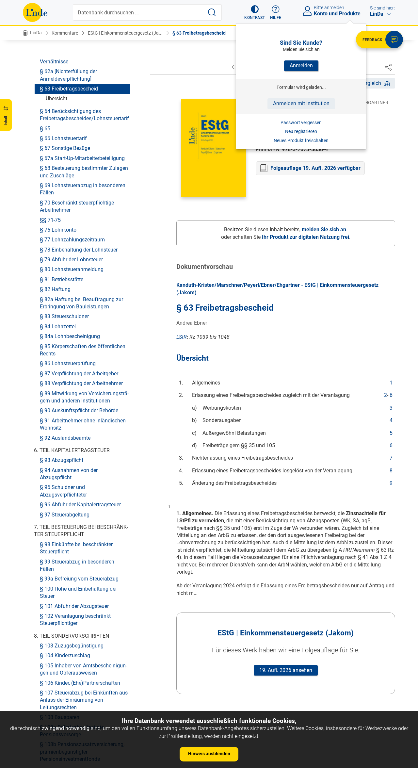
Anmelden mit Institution (301, 103)
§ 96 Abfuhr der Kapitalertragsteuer (80, 504)
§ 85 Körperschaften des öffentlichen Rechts (82, 349)
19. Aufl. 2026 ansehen (285, 670)
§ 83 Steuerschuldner (64, 316)
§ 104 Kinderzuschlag (65, 655)
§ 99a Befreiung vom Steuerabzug (79, 579)
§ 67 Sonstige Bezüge (65, 148)
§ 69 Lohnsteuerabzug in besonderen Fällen (82, 188)
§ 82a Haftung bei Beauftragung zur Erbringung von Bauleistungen (81, 302)
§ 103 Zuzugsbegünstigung (72, 646)
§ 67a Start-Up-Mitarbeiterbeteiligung (82, 158)
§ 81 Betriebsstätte (61, 279)
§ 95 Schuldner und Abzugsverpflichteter (63, 491)
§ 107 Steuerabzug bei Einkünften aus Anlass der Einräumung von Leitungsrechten (84, 700)
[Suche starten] (211, 12)
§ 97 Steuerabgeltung (64, 514)
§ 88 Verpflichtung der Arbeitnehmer (81, 383)
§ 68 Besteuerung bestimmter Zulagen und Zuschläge (84, 171)
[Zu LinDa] (35, 12)
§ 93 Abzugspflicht (61, 460)
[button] (254, 12)
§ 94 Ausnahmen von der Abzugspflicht (69, 473)
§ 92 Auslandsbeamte (65, 437)
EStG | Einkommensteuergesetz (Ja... (125, 33)
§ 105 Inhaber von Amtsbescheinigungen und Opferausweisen (83, 669)
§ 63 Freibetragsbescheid (199, 33)
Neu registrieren (301, 131)
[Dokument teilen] (388, 67)
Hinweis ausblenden (209, 753)
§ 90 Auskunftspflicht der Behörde (79, 410)
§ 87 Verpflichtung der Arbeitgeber (79, 373)
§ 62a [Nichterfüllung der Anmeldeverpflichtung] (68, 75)
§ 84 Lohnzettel (58, 326)
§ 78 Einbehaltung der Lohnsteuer (79, 249)
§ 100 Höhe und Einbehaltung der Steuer (78, 592)
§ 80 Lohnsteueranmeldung (72, 269)
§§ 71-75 (50, 220)
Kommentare (65, 33)
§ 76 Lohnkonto (58, 229)
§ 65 (45, 128)
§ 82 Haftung (55, 289)
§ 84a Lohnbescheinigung (70, 336)
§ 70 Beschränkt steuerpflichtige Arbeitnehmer (77, 206)
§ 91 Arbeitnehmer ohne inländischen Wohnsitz (83, 424)
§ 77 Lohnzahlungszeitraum (72, 240)
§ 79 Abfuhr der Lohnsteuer (71, 259)
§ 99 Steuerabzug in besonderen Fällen (77, 565)
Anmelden (301, 65)
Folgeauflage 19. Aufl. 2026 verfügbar (315, 168)
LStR (181, 337)
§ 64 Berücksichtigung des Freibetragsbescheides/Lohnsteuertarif (84, 114)
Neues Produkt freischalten (301, 140)
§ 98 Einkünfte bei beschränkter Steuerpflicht (76, 547)
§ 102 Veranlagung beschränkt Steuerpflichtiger (75, 619)
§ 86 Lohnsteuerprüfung (68, 363)
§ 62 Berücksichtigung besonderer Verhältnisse (79, 57)
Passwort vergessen (301, 122)
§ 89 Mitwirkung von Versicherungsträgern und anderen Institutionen (84, 396)
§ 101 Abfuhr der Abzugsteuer (74, 606)
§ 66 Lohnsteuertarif (63, 138)
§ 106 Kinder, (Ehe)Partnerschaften (80, 682)
